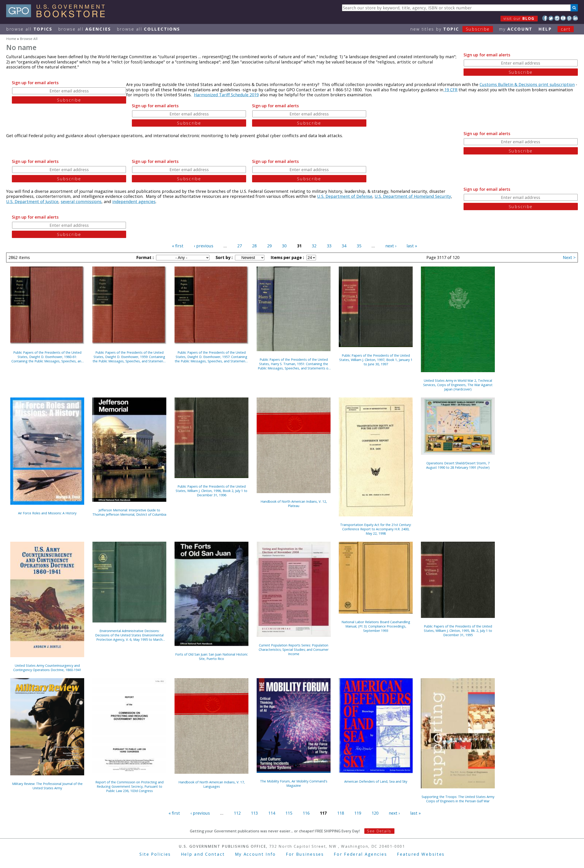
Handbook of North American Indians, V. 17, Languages (211, 784)
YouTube (563, 18)
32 (314, 245)
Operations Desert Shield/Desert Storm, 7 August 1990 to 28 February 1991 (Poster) (458, 465)
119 (357, 813)
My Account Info (255, 854)
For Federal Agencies (360, 854)
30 (284, 245)
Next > (569, 257)
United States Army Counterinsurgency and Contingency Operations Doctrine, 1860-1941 (47, 667)
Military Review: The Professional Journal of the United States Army (47, 786)
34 (344, 245)
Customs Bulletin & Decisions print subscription (527, 84)
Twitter (551, 18)
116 (306, 813)
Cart (566, 29)
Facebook (545, 18)
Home (11, 38)
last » (412, 245)
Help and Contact (203, 854)
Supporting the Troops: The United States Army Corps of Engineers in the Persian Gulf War (458, 799)
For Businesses (305, 854)
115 (288, 813)
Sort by (224, 257)
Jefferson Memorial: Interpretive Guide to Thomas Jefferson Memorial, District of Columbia (129, 512)
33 (329, 245)
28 (254, 245)
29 (269, 245)
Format (144, 257)
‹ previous (203, 245)
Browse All (29, 29)
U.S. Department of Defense (344, 196)
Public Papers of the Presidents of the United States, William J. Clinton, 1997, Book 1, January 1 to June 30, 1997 (375, 359)
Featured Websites (421, 854)
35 (359, 245)
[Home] (57, 15)
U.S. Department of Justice (32, 201)
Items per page (287, 257)
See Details (379, 831)
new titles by (450, 29)
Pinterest (569, 18)
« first (177, 245)
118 (340, 813)
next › (390, 245)
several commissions (81, 201)
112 (237, 813)
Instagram (557, 18)
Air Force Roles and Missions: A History (47, 513)
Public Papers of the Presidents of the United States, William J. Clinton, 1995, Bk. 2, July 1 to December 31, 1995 (458, 630)
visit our (519, 18)
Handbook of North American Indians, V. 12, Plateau (294, 503)
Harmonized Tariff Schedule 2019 (226, 94)
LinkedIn (575, 18)
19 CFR (450, 89)
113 (254, 813)
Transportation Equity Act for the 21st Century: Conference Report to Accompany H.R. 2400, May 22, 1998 (375, 529)
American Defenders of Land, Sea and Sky (375, 781)
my (515, 29)
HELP (545, 29)
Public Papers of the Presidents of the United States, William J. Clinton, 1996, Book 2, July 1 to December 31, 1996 (211, 490)
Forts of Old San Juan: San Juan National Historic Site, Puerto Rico (211, 656)
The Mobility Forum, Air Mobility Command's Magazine (293, 783)
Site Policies (155, 854)
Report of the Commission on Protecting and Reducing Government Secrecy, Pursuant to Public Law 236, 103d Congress (129, 786)
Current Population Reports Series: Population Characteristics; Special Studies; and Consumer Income (293, 649)
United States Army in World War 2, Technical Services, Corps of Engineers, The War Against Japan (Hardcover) (458, 384)
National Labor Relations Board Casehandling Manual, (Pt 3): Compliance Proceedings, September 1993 (376, 626)
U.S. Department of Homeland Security (413, 196)
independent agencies (134, 201)
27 (239, 245)
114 (271, 813)
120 (375, 813)
